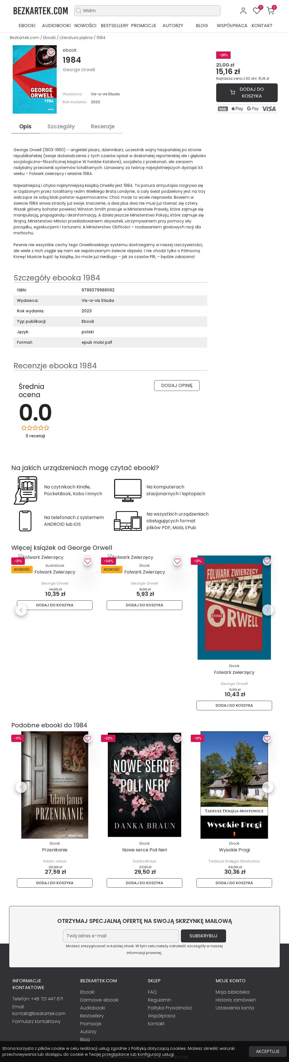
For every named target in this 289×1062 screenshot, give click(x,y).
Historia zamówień (236, 1000)
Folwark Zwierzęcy (54, 572)
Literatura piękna (77, 37)
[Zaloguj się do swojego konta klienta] (243, 11)
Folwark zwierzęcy (234, 672)
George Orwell (79, 69)
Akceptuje (268, 1051)
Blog (202, 25)
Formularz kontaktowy (36, 1021)
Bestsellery (114, 25)
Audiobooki (56, 25)
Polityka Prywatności (170, 1008)
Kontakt (262, 25)
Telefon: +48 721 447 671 (37, 999)
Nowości (85, 25)
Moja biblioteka (232, 992)
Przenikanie (54, 850)
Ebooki (27, 25)
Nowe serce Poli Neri (144, 850)
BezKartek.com (25, 37)
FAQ (152, 992)
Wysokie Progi (234, 850)
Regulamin (159, 1000)
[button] (270, 11)
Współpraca (232, 25)
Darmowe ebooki (99, 1000)
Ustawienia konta (235, 1008)
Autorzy (173, 25)
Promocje (143, 25)
